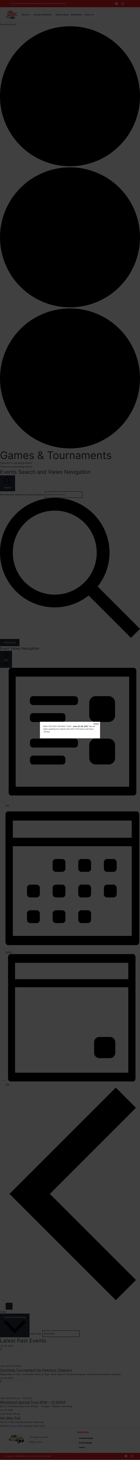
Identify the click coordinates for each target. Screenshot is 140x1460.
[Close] (96, 724)
